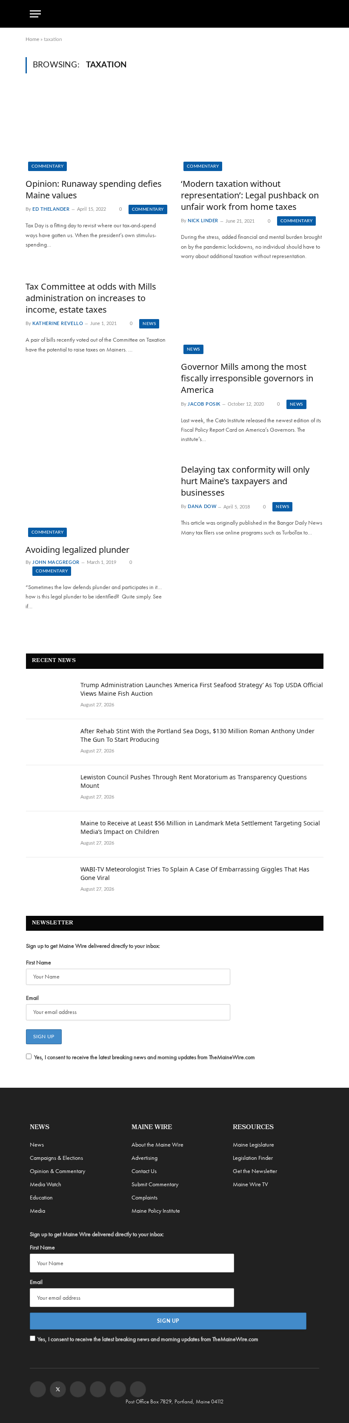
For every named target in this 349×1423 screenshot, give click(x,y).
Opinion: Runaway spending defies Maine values (94, 189)
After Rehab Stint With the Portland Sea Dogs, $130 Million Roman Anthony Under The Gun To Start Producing (197, 735)
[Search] (315, 13)
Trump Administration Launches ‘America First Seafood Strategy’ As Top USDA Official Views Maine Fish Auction (201, 689)
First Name (38, 962)
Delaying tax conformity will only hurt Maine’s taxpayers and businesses (245, 481)
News (149, 324)
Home (32, 39)
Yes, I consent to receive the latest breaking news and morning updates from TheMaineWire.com (144, 1057)
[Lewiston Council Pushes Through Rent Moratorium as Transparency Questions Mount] (49, 788)
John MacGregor (56, 562)
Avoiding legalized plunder (77, 549)
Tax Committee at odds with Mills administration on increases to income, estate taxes (91, 298)
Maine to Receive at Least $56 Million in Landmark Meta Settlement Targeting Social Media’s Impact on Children (200, 827)
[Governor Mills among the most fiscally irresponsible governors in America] (252, 314)
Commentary (47, 166)
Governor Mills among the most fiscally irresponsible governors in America (247, 378)
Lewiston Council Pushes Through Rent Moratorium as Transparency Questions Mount (193, 781)
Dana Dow (202, 507)
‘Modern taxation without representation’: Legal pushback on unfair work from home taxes (250, 195)
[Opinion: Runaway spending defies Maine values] (97, 130)
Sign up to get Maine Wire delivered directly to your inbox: (93, 946)
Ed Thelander (51, 209)
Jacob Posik (204, 404)
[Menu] (35, 13)
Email (32, 998)
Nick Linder (203, 221)
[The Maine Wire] (174, 14)
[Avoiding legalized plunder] (97, 497)
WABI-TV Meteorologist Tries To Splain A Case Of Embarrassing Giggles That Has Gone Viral (194, 873)
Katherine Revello (57, 323)
